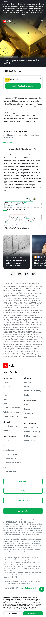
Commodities (8, 386)
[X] (33, 273)
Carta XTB (7, 440)
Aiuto (5, 467)
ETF (4, 391)
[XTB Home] (6, 21)
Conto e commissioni (11, 408)
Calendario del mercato (12, 463)
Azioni (5, 382)
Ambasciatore (29, 386)
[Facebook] (26, 273)
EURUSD (22, 113)
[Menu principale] (41, 21)
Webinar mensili (9, 458)
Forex (5, 399)
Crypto (5, 395)
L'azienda (27, 382)
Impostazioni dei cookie (29, 588)
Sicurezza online (9, 471)
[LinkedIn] (19, 273)
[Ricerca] (35, 21)
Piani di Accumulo (10, 426)
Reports (27, 409)
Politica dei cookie (31, 436)
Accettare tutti (33, 613)
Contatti (27, 395)
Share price (28, 413)
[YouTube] (5, 372)
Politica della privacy (32, 431)
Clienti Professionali (11, 416)
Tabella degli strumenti (12, 412)
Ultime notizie (29, 440)
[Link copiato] (12, 273)
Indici (5, 403)
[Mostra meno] (23, 17)
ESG (25, 417)
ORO (5, 209)
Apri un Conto (23, 511)
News (26, 405)
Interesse (6, 430)
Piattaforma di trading (32, 391)
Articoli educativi (9, 450)
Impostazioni (13, 613)
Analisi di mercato (10, 454)
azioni (27, 338)
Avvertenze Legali (31, 427)
